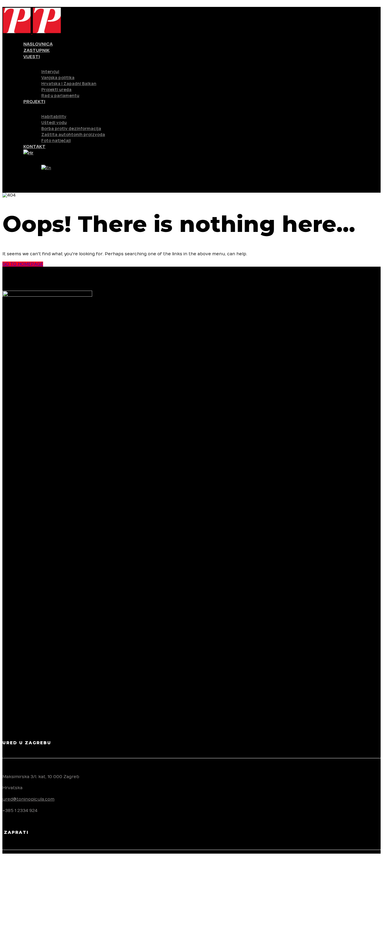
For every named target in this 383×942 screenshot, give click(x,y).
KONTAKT (34, 146)
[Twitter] (16, 892)
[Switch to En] (46, 167)
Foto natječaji (56, 140)
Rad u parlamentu (60, 95)
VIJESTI (31, 56)
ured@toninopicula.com (28, 799)
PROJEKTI (34, 101)
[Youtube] (16, 923)
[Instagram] (16, 907)
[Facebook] (16, 877)
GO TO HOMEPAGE (22, 264)
